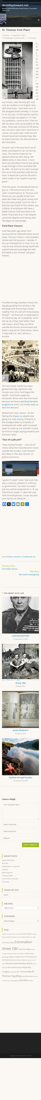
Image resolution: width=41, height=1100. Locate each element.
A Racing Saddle (7, 876)
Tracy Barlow (14, 981)
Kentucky (14, 960)
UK (20, 980)
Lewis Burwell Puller (20, 636)
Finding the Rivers (11, 953)
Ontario (4, 967)
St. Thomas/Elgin (26, 557)
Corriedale (5, 882)
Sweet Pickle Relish (8, 860)
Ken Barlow (6, 960)
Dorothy (6, 35)
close (4, 237)
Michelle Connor (31, 960)
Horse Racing (26, 957)
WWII (31, 980)
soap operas (13, 972)
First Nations (21, 953)
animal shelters (15, 934)
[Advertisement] (20, 280)
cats (31, 937)
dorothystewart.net (19, 7)
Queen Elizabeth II (20, 730)
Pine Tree (5, 863)
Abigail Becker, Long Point (10, 866)
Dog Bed (5, 869)
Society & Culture (19, 38)
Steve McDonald (26, 976)
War (28, 981)
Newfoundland (25, 963)
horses (34, 957)
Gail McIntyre (29, 953)
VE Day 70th (20, 683)
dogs (28, 949)
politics (19, 967)
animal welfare (26, 934)
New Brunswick (12, 963)
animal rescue (6, 934)
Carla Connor (25, 937)
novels (34, 963)
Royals (24, 967)
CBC (34, 937)
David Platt (22, 949)
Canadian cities (16, 937)
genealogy (5, 957)
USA (34, 557)
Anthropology (8, 38)
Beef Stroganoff (7, 873)
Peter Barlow (12, 967)
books (9, 937)
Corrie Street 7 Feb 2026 (10, 879)
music (3, 963)
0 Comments (32, 38)
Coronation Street (8, 943)
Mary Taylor (22, 960)
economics (9, 557)
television (35, 976)
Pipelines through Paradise (20, 778)
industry (17, 557)
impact (16, 416)
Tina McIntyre (6, 980)
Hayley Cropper (15, 957)
